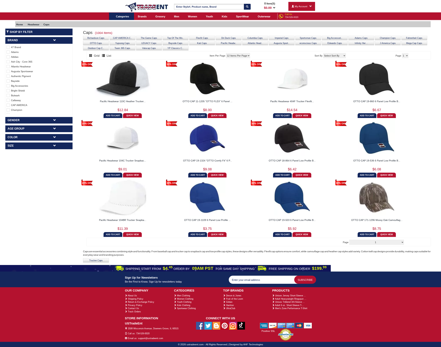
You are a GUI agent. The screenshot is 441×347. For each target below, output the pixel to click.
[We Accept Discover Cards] (273, 325)
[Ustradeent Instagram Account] (233, 325)
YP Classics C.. (175, 48)
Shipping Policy (135, 299)
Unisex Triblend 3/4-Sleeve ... (289, 302)
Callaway (15, 100)
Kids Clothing (183, 305)
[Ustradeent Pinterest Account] (224, 325)
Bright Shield (17, 90)
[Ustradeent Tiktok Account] (241, 325)
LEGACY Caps (148, 43)
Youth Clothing (183, 302)
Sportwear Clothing (186, 308)
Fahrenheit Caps (414, 38)
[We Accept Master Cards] (299, 325)
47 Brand (15, 47)
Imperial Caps (282, 38)
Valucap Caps (149, 48)
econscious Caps (308, 43)
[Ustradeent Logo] (147, 7)
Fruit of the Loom (234, 299)
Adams (14, 52)
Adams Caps (361, 38)
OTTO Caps (96, 43)
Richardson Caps (95, 38)
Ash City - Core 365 (21, 61)
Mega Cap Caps (414, 43)
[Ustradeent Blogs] (216, 325)
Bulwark (15, 95)
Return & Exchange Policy (140, 302)
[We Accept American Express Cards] (264, 325)
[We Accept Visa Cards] (308, 325)
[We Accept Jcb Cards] (290, 325)
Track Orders (134, 311)
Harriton (229, 305)
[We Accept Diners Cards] (282, 325)
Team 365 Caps (122, 48)
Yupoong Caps (122, 43)
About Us (132, 295)
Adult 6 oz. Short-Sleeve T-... (289, 305)
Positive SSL (268, 331)
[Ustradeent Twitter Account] (208, 325)
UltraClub (230, 308)
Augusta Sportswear (21, 71)
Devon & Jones (233, 295)
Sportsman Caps (308, 38)
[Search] (247, 7)
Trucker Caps (96, 260)
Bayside (15, 81)
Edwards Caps (334, 43)
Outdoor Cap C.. (96, 48)
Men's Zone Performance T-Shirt (290, 308)
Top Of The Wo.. (175, 38)
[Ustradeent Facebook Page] (200, 325)
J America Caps (388, 43)
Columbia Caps (255, 38)
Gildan (228, 302)
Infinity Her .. (361, 43)
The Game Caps (149, 38)
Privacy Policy (134, 305)
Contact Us (133, 308)
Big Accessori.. (334, 38)
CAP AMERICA (18, 105)
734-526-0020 (291, 17)
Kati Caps (202, 43)
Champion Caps (388, 38)
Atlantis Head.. (255, 43)
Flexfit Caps (202, 38)
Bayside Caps (175, 43)
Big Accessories (19, 85)
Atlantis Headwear (20, 66)
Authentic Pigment (20, 76)
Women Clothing (184, 299)
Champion (16, 110)
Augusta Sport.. (281, 43)
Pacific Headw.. (228, 43)
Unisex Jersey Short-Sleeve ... (290, 295)
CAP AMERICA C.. (122, 38)
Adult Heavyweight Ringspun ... (290, 299)
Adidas (14, 56)
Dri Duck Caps (228, 38)
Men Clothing (183, 295)
